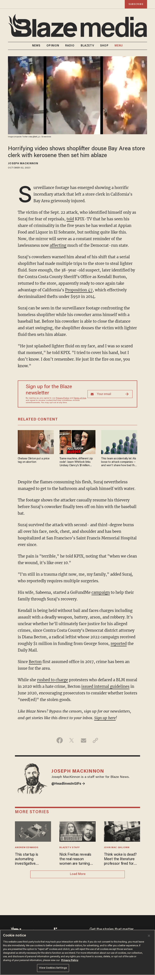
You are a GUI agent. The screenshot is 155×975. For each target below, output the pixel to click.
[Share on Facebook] (60, 740)
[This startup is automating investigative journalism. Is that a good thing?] (33, 831)
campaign (100, 592)
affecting (58, 245)
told (70, 219)
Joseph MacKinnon (23, 163)
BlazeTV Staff (69, 847)
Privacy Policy (62, 398)
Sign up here (105, 717)
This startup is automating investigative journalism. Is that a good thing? (30, 859)
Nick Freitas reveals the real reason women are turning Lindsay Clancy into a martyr (76, 859)
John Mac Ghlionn (116, 847)
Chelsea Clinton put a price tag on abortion (34, 460)
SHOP (104, 46)
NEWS (36, 46)
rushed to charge (52, 679)
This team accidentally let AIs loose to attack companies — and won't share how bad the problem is (118, 462)
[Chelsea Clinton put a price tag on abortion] (36, 441)
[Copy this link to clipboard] (95, 740)
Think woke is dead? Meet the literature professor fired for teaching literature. (120, 859)
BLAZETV (87, 46)
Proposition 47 (79, 290)
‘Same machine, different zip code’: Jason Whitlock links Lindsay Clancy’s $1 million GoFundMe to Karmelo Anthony (76, 462)
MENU (119, 46)
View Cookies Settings (53, 968)
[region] (77, 952)
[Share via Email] (83, 740)
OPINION (52, 46)
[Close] (149, 936)
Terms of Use (80, 398)
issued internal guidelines (105, 686)
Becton (35, 661)
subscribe (136, 4)
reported (119, 643)
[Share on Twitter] (71, 740)
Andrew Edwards (26, 847)
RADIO (70, 46)
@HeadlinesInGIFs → (68, 784)
